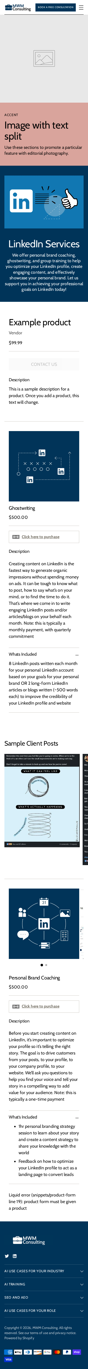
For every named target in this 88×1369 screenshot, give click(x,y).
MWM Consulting (45, 1328)
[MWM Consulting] (18, 7)
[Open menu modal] (81, 7)
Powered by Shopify (19, 1338)
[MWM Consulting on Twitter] (7, 1257)
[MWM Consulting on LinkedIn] (15, 1257)
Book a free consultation (55, 7)
